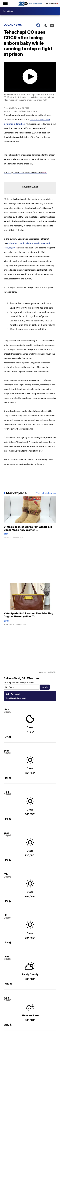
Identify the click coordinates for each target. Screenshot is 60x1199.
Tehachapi (20, 124)
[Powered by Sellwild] (51, 672)
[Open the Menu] (5, 3)
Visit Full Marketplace (46, 493)
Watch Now (51, 4)
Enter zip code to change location (19, 682)
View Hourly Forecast (15, 698)
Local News (13, 24)
